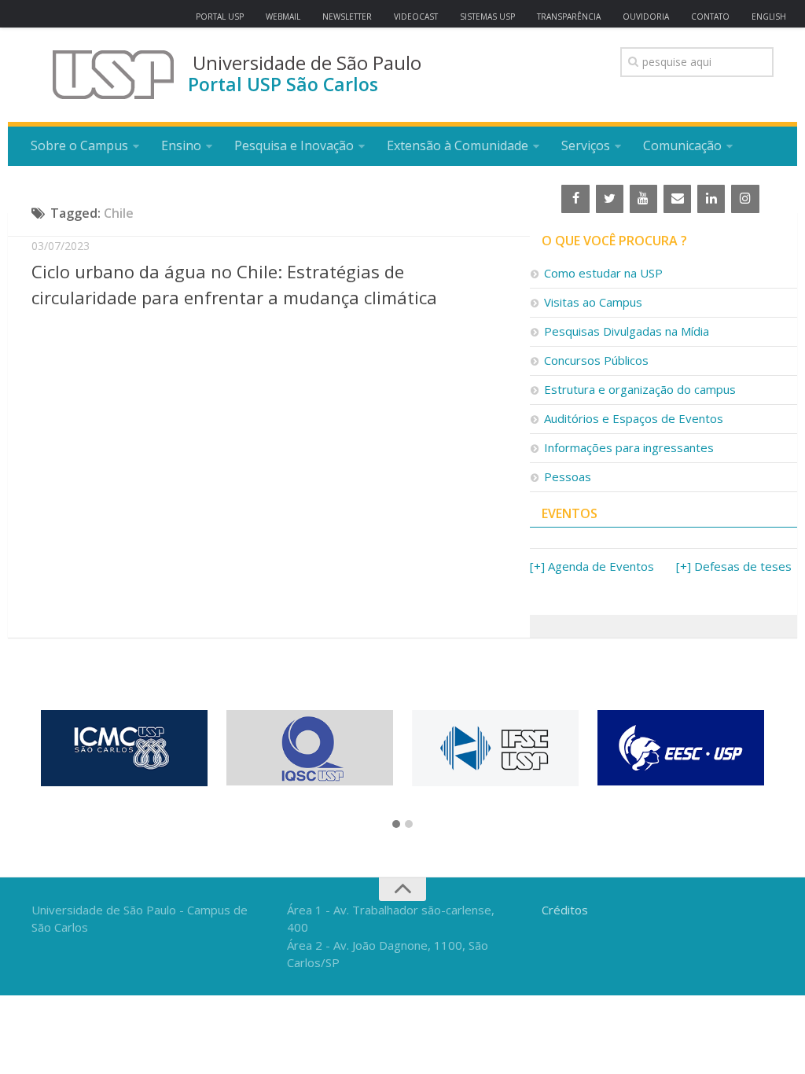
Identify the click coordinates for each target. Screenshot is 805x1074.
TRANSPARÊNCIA (569, 16)
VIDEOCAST (416, 16)
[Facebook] (575, 199)
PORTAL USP (220, 16)
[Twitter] (609, 199)
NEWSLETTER (347, 16)
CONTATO (710, 16)
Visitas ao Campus (593, 302)
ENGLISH (769, 16)
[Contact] (677, 199)
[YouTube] (643, 199)
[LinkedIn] (711, 199)
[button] (396, 824)
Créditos (565, 910)
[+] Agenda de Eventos (592, 566)
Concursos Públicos (596, 360)
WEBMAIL (283, 16)
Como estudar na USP (603, 273)
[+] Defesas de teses (734, 566)
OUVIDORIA (646, 16)
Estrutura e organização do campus (640, 389)
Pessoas (567, 476)
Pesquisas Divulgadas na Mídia (626, 331)
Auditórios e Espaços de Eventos (633, 418)
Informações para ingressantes (629, 447)
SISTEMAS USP (487, 16)
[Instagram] (745, 199)
